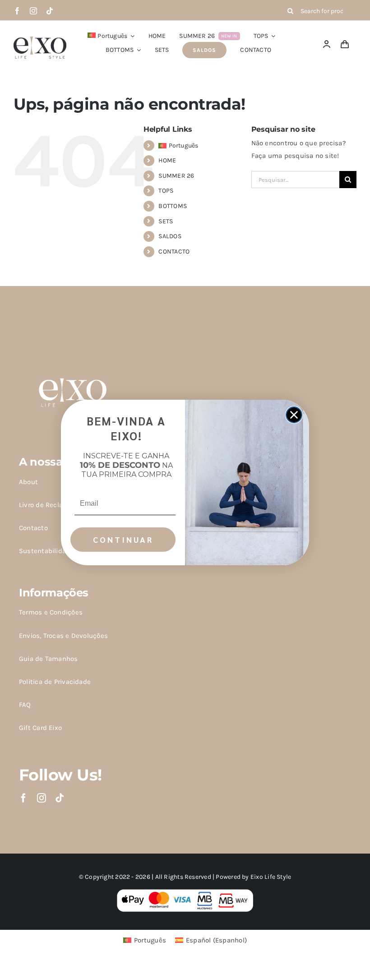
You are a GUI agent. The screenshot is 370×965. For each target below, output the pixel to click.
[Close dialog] (294, 415)
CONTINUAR (123, 539)
